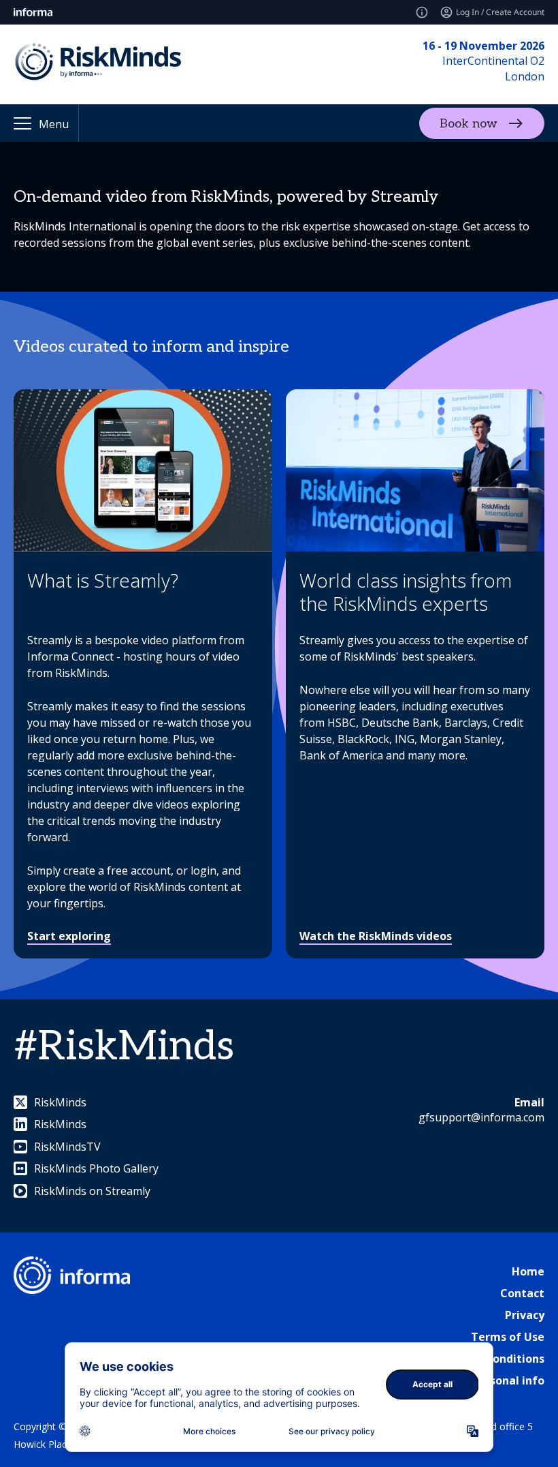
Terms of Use (507, 1336)
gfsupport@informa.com (481, 1117)
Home (528, 1271)
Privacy (524, 1314)
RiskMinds (60, 1102)
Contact (522, 1293)
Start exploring (69, 935)
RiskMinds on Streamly (92, 1190)
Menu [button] (54, 124)
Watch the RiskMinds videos (375, 935)
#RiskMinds (124, 1047)
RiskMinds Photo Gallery (96, 1168)
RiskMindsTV (67, 1146)
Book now (468, 123)
